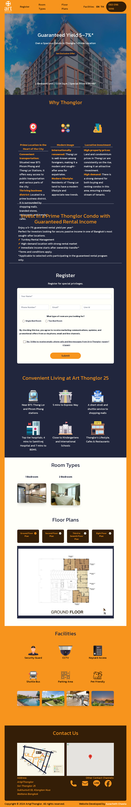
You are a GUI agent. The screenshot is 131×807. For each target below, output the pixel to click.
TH (102, 7)
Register (24, 7)
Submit (65, 356)
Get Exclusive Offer (65, 53)
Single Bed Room (33, 320)
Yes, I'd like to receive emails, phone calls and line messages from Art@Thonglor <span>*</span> (67, 343)
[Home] (8, 6)
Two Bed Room (55, 320)
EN (97, 7)
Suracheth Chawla (116, 804)
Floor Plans (65, 7)
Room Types (42, 7)
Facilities (89, 7)
